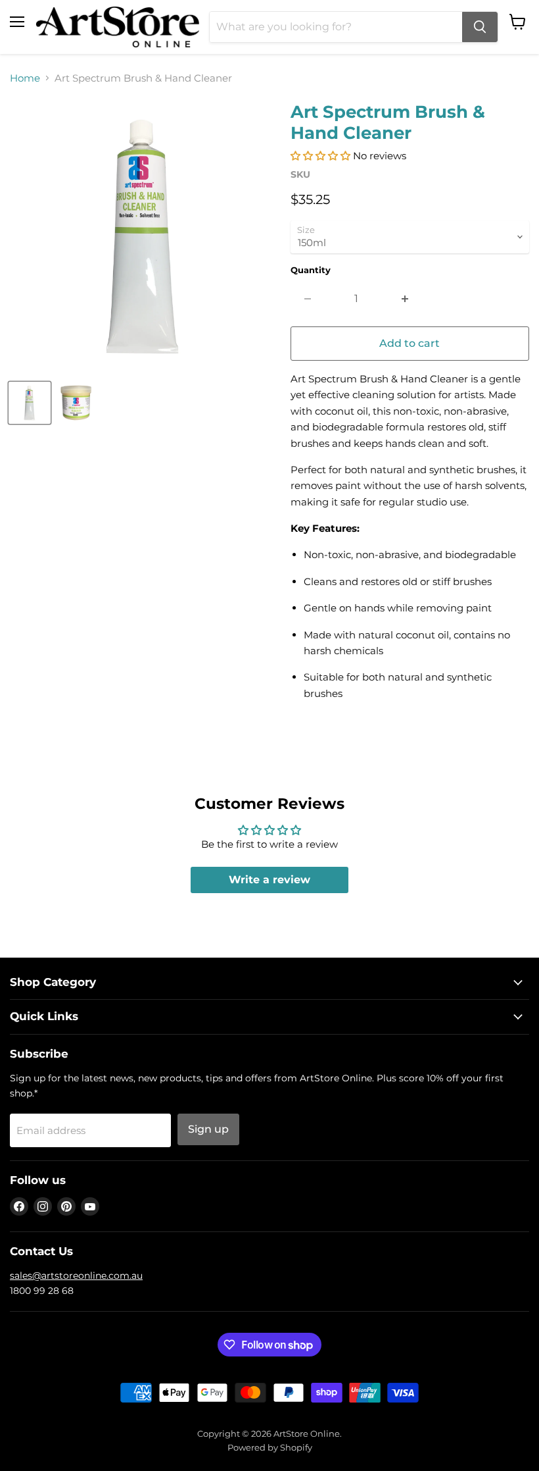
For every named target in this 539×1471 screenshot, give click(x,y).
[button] (320, 155)
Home (25, 78)
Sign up (208, 1129)
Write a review (269, 879)
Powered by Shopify (269, 1447)
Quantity (311, 270)
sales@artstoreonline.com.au (76, 1275)
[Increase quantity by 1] (405, 299)
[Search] (480, 27)
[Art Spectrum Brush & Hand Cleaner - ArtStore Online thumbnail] (30, 403)
